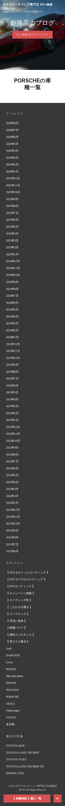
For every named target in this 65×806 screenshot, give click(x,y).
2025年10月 (13, 192)
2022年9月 (12, 447)
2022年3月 (12, 488)
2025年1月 (12, 254)
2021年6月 (12, 551)
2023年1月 (12, 419)
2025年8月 (12, 205)
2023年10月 (13, 357)
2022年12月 (13, 426)
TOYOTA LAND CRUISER (22, 752)
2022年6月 (12, 468)
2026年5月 (12, 143)
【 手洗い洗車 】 (16, 620)
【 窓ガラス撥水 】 (18, 641)
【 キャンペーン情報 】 (20, 593)
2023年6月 (12, 385)
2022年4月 (12, 482)
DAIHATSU (13, 655)
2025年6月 (12, 219)
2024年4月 (12, 316)
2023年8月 (12, 371)
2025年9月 (12, 199)
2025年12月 (13, 178)
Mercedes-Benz (14, 676)
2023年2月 (12, 413)
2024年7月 (12, 295)
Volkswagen (13, 710)
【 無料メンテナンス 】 (20, 634)
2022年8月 (12, 454)
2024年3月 (12, 323)
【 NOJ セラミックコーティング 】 (27, 572)
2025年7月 (12, 212)
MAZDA (11, 669)
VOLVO (11, 717)
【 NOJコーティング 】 (20, 586)
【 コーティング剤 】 (19, 600)
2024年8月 (12, 288)
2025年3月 (12, 240)
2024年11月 (13, 268)
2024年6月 (12, 302)
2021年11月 (13, 516)
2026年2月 (12, 164)
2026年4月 (12, 150)
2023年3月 (12, 406)
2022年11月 (13, 433)
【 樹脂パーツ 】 (16, 627)
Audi (9, 648)
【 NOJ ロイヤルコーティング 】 (26, 579)
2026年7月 (12, 130)
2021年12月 (13, 509)
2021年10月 (13, 523)
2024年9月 (12, 281)
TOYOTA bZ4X (15, 745)
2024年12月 (13, 261)
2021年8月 (12, 537)
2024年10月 (13, 274)
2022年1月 (12, 502)
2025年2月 (12, 247)
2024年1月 (12, 337)
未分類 (10, 724)
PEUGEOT (12, 689)
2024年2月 (12, 330)
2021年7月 (12, 544)
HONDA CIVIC (15, 773)
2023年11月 (13, 350)
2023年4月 (12, 399)
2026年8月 (12, 123)
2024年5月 (12, 309)
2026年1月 (12, 171)
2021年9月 (12, 530)
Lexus (9, 662)
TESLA (10, 703)
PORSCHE (12, 696)
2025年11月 (13, 185)
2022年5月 (12, 475)
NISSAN (11, 682)
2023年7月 (12, 378)
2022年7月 (12, 461)
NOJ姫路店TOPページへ (33, 36)
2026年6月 (12, 136)
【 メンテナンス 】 (18, 613)
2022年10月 (13, 440)
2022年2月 (12, 495)
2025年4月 (12, 233)
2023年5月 (12, 392)
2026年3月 (12, 157)
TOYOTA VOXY (16, 759)
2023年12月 (13, 344)
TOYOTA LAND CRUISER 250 (25, 766)
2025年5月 (12, 226)
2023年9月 (12, 364)
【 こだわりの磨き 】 (19, 607)
